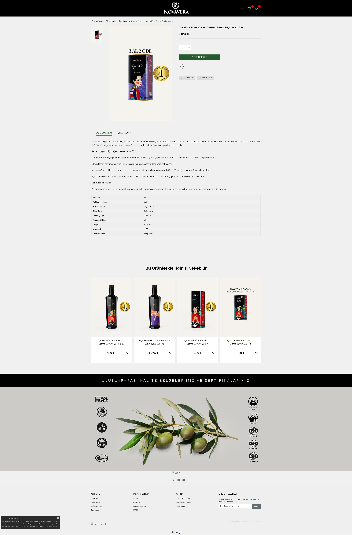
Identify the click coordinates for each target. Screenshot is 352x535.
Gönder (256, 506)
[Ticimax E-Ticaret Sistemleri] (176, 532)
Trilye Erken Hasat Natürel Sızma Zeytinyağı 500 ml (154, 342)
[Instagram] (178, 480)
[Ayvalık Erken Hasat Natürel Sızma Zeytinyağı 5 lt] (240, 307)
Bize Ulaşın (95, 510)
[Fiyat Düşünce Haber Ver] (181, 66)
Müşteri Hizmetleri (183, 498)
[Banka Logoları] (99, 524)
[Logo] (176, 473)
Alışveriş (136, 502)
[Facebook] (168, 480)
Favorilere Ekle (128, 353)
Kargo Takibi (180, 506)
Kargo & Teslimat (139, 506)
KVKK (135, 510)
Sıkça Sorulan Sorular (184, 502)
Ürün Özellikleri (104, 133)
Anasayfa (94, 498)
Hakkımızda (95, 502)
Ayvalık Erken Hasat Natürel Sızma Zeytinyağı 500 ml (112, 342)
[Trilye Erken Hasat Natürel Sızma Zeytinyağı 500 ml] (154, 307)
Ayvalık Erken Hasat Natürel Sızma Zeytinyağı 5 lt (240, 342)
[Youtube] (183, 480)
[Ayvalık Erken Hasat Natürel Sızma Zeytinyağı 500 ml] (111, 307)
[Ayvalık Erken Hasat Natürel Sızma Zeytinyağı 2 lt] (197, 307)
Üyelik (135, 498)
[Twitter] (173, 480)
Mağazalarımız (96, 506)
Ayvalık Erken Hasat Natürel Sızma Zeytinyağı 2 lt (197, 342)
